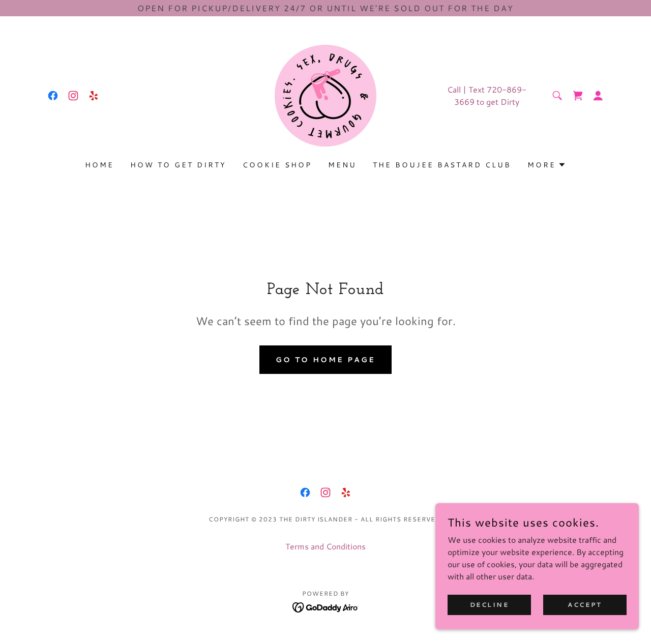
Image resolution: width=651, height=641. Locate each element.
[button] (598, 95)
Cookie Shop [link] (277, 165)
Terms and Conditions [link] (325, 546)
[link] (53, 95)
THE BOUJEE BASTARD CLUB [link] (442, 165)
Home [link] (99, 165)
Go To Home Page (325, 360)
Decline (489, 604)
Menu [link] (342, 165)
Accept (585, 604)
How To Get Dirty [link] (178, 165)
